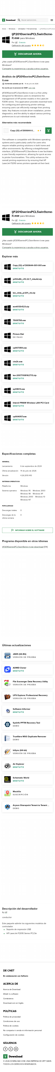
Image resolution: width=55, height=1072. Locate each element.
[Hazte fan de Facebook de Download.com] (5, 1049)
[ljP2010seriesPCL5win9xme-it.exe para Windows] (6, 39)
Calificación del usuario (21, 45)
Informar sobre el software (29, 530)
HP (6, 912)
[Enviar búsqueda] (19, 20)
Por (14, 42)
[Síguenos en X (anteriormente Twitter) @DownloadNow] (11, 1049)
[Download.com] (8, 20)
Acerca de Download (11, 989)
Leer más (32, 88)
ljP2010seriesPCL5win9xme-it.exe (32, 36)
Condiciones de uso (11, 1021)
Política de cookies (11, 1026)
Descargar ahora (29, 54)
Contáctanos (8, 998)
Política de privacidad (12, 1017)
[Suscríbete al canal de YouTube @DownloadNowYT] (16, 1049)
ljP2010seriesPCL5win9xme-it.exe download (22, 547)
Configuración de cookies (13, 1035)
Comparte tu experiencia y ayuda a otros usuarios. (25, 68)
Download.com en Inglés (13, 1003)
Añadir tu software (10, 994)
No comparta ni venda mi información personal (22, 1030)
